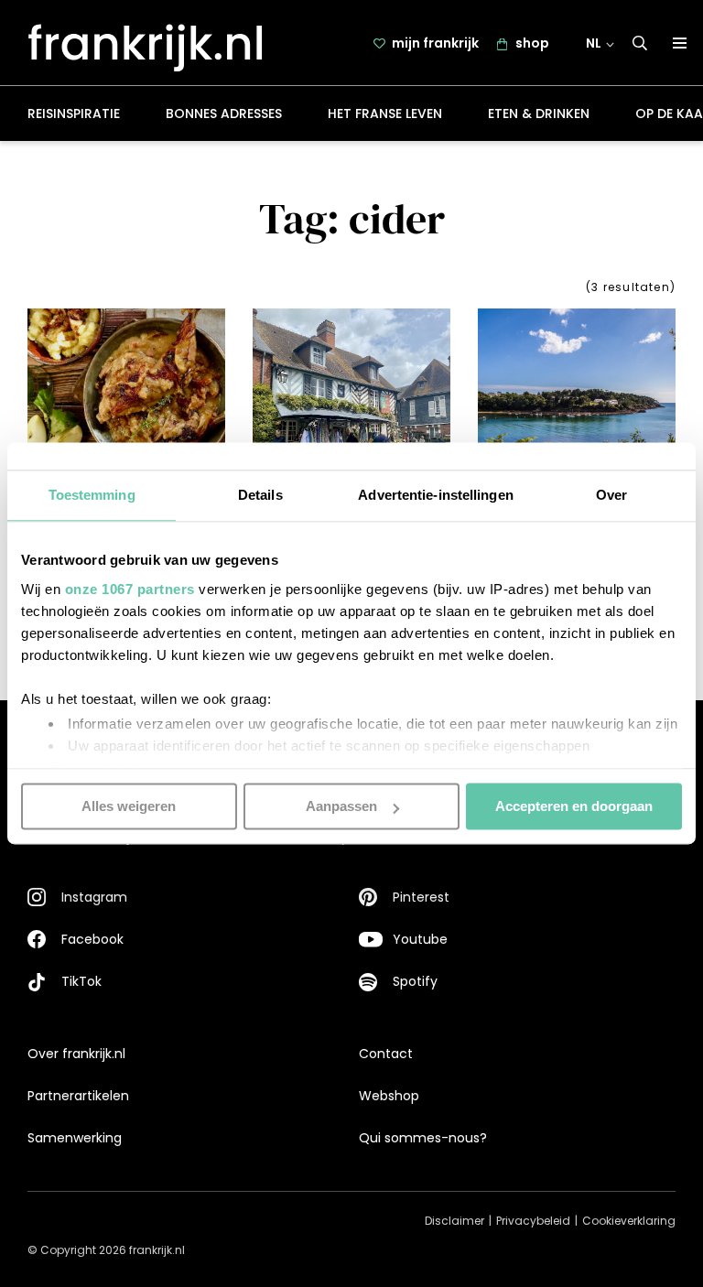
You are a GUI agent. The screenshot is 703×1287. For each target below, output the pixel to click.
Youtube (420, 939)
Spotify (415, 981)
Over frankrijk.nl (76, 1053)
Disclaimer (454, 1220)
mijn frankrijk (435, 43)
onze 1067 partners (130, 589)
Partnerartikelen (78, 1096)
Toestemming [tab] (92, 495)
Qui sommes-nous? (423, 1138)
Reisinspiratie (73, 113)
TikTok (81, 981)
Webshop (389, 1096)
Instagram (94, 897)
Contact (386, 1053)
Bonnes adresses (224, 113)
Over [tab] (611, 495)
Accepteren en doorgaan (574, 806)
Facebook (92, 939)
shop (532, 43)
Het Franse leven (385, 113)
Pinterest (421, 897)
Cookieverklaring (629, 1220)
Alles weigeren (128, 806)
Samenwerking (74, 1138)
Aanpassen (341, 806)
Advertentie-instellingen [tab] (435, 495)
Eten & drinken (538, 113)
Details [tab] (260, 495)
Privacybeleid (533, 1220)
